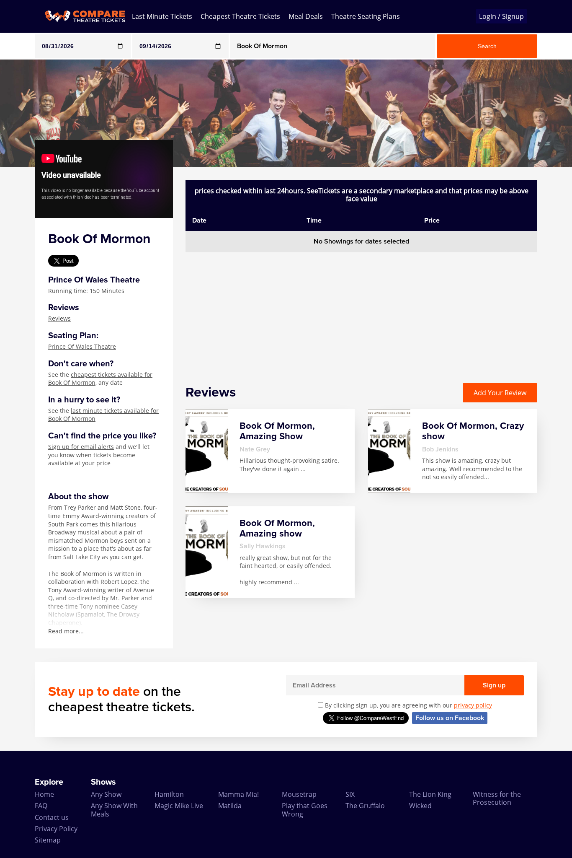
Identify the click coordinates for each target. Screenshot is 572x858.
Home (44, 794)
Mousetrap (299, 794)
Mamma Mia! (238, 794)
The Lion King (430, 794)
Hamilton (169, 794)
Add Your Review (500, 392)
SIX (350, 794)
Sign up (494, 685)
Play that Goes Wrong (304, 809)
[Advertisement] (361, 311)
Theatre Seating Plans (365, 16)
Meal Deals (306, 16)
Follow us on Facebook (449, 718)
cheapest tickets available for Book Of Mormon (100, 379)
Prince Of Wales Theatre (82, 346)
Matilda (230, 805)
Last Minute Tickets (162, 16)
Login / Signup (501, 16)
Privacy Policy (56, 828)
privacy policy (473, 705)
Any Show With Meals (114, 809)
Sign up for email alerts (81, 447)
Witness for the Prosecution (497, 798)
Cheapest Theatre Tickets (240, 16)
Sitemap (48, 840)
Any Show (106, 794)
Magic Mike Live (179, 805)
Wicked (420, 805)
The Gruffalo (365, 805)
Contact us (52, 817)
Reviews (59, 318)
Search (487, 46)
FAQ (41, 805)
